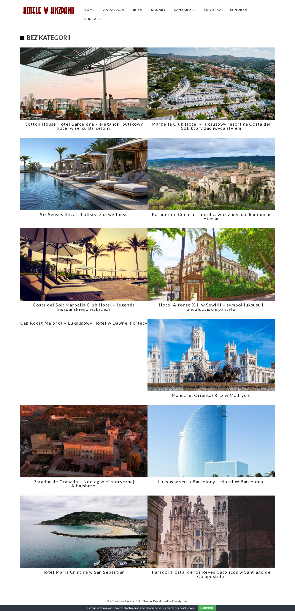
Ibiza (138, 9)
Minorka (238, 9)
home (89, 9)
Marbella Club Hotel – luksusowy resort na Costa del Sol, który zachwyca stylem (211, 126)
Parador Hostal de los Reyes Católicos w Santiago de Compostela (211, 574)
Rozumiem (207, 607)
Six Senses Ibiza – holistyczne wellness (84, 214)
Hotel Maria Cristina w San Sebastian (83, 572)
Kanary (158, 9)
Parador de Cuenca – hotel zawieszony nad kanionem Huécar (211, 216)
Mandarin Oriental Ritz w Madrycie (211, 395)
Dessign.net (180, 601)
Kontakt (93, 19)
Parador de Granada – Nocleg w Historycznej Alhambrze (83, 483)
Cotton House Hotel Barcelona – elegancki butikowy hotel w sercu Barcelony (84, 126)
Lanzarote (185, 9)
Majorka (213, 9)
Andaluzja (113, 9)
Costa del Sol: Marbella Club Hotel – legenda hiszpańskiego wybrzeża (84, 307)
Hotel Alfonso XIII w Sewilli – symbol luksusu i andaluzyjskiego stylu (211, 307)
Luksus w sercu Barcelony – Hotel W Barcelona (211, 481)
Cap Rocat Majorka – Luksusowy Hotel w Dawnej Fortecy (84, 322)
